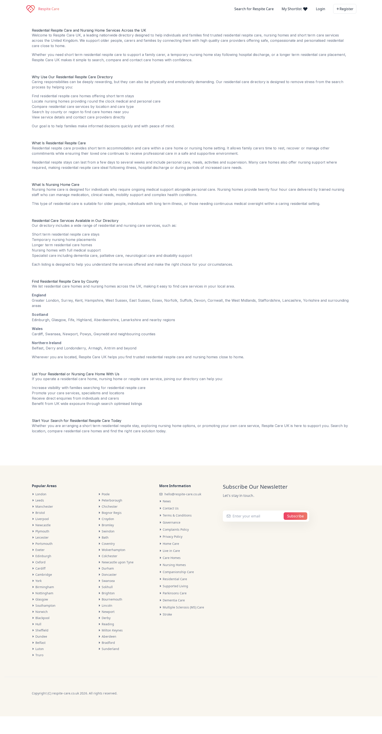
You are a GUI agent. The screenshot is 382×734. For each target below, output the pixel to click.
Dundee (41, 636)
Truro (39, 655)
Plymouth (42, 531)
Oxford (40, 562)
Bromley (108, 525)
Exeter (40, 550)
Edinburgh (43, 556)
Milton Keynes (112, 630)
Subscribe (295, 516)
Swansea (108, 581)
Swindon (108, 531)
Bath (105, 537)
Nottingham (44, 593)
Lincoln (107, 605)
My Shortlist (292, 8)
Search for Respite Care (254, 8)
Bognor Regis (112, 513)
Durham (108, 568)
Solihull (107, 587)
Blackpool (42, 618)
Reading (108, 624)
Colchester (109, 556)
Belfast (40, 643)
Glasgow (41, 599)
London (40, 494)
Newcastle (43, 525)
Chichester (110, 506)
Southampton (45, 605)
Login (320, 8)
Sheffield (41, 630)
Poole (106, 494)
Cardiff (40, 568)
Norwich (41, 612)
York (38, 581)
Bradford (108, 643)
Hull (38, 624)
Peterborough (112, 500)
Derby (106, 618)
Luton (39, 649)
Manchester (44, 506)
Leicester (42, 537)
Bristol (40, 513)
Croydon (108, 519)
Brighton (108, 593)
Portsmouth (44, 543)
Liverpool (42, 519)
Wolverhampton (113, 550)
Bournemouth (112, 599)
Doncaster (109, 574)
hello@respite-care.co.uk (182, 494)
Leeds (39, 500)
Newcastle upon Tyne (118, 562)
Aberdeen (109, 636)
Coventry (108, 543)
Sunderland (110, 649)
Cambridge (43, 574)
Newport (108, 612)
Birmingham (44, 587)
